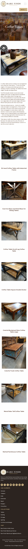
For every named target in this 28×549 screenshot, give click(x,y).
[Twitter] (14, 485)
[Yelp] (22, 485)
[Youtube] (11, 485)
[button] (25, 4)
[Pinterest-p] (5, 485)
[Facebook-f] (2, 485)
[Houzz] (19, 485)
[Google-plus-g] (17, 485)
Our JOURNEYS (5, 488)
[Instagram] (8, 485)
